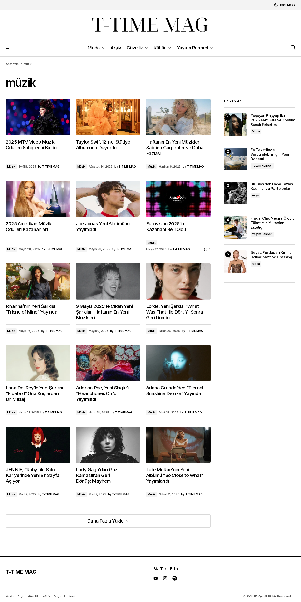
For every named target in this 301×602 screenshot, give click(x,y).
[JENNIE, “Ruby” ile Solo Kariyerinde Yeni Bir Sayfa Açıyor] (38, 445)
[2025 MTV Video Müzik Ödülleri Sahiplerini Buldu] (38, 117)
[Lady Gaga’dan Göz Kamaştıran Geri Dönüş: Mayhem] (108, 445)
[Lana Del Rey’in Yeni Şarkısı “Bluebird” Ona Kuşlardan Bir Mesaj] (38, 363)
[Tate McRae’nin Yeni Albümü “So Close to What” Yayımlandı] (178, 445)
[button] (284, 5)
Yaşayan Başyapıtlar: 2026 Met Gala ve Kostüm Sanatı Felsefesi (273, 120)
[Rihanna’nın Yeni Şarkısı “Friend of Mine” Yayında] (38, 281)
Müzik (11, 166)
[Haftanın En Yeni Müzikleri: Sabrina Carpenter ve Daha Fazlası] (178, 117)
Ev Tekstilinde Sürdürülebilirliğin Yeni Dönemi (270, 154)
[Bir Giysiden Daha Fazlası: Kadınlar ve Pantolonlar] (235, 193)
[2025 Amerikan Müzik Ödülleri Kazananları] (38, 199)
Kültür (46, 596)
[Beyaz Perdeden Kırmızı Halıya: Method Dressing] (235, 261)
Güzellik (33, 596)
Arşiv (255, 195)
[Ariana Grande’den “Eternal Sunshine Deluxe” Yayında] (178, 363)
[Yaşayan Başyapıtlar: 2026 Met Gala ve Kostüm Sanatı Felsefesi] (235, 124)
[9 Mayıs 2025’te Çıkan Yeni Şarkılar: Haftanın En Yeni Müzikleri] (108, 281)
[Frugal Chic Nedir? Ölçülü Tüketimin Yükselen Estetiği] (235, 227)
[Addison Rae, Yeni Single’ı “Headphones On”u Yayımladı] (108, 363)
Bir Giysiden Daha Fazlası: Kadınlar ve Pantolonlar (273, 186)
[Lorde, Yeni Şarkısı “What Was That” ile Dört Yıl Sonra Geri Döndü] (178, 281)
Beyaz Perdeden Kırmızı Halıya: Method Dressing (271, 254)
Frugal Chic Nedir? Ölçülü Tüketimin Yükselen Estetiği (273, 223)
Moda (256, 131)
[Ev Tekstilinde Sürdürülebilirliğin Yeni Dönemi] (235, 159)
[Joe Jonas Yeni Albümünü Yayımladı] (108, 199)
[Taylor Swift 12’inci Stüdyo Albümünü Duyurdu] (108, 117)
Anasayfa (12, 64)
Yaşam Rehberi (262, 165)
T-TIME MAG (21, 572)
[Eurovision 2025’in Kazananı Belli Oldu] (178, 199)
